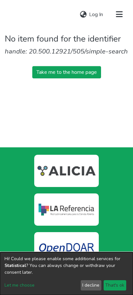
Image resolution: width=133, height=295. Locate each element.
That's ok (114, 285)
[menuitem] (83, 14)
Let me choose (20, 285)
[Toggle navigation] (119, 14)
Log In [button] (96, 14)
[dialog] (66, 273)
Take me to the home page (66, 72)
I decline (90, 285)
